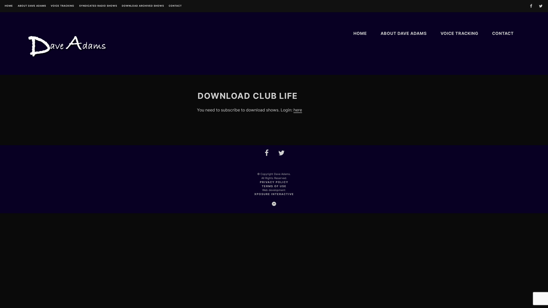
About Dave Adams (32, 6)
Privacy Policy (274, 182)
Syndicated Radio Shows (98, 6)
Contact (175, 6)
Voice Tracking (62, 6)
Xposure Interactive (274, 194)
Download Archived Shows (143, 6)
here (297, 110)
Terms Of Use (274, 186)
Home (9, 6)
